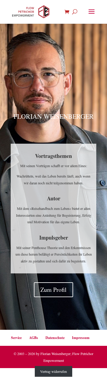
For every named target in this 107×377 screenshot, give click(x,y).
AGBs (33, 337)
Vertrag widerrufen (53, 371)
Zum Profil (53, 290)
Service (16, 337)
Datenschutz (54, 337)
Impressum (80, 337)
